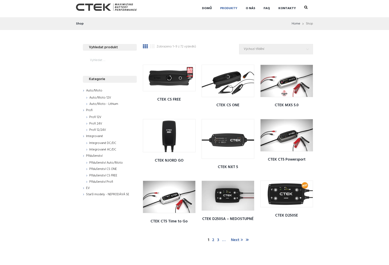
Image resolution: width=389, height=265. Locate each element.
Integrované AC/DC (102, 149)
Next (235, 240)
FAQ (267, 8)
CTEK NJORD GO (169, 161)
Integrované (94, 136)
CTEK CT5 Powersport (287, 160)
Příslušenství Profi (101, 182)
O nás (250, 8)
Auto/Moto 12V (100, 97)
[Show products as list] (152, 47)
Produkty (228, 8)
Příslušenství (94, 156)
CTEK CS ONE (227, 105)
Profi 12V (95, 117)
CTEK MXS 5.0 (287, 105)
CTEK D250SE (286, 215)
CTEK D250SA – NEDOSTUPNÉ (228, 219)
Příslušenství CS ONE (103, 169)
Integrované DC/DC (102, 143)
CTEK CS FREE (169, 100)
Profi (89, 110)
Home (296, 23)
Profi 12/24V (97, 130)
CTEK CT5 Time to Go (169, 221)
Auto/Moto (94, 90)
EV (88, 188)
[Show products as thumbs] (145, 47)
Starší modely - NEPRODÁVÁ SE (107, 194)
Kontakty (287, 8)
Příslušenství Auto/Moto (106, 162)
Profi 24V (95, 123)
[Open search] (306, 8)
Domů (207, 8)
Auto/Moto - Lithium (103, 104)
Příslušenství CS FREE (103, 175)
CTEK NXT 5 (228, 167)
